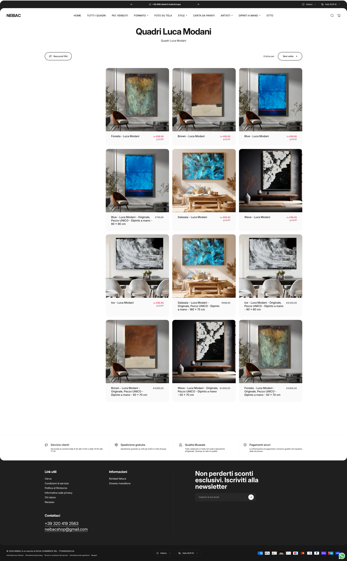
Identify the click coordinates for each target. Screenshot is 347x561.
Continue (173, 290)
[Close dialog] (191, 266)
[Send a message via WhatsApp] (342, 556)
